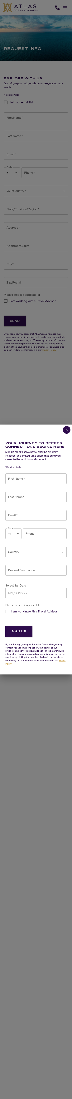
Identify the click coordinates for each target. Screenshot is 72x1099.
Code (11, 528)
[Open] (62, 552)
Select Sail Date (15, 585)
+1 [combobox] (9, 533)
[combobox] (33, 552)
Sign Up (19, 631)
